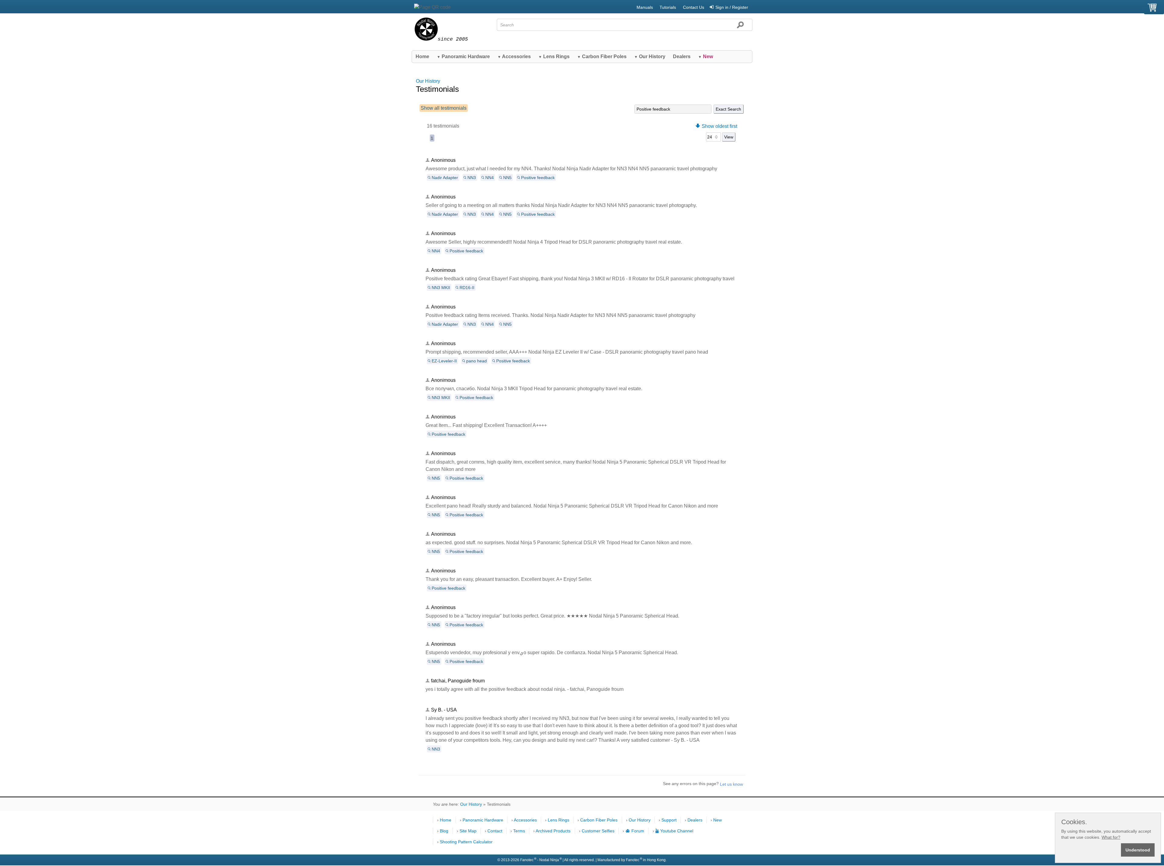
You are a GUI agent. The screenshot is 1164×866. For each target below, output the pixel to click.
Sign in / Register (731, 7)
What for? (1111, 837)
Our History (649, 56)
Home (422, 56)
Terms (519, 830)
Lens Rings (554, 56)
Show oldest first (719, 126)
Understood (1138, 850)
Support (669, 820)
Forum (637, 830)
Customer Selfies (598, 830)
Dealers (682, 56)
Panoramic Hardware (463, 56)
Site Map (468, 830)
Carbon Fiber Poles (602, 56)
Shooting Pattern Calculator (466, 841)
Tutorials (668, 7)
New (717, 820)
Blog (444, 830)
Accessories (514, 56)
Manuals (645, 7)
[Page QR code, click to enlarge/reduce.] (432, 7)
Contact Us (693, 7)
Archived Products (553, 830)
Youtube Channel (676, 830)
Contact (494, 830)
